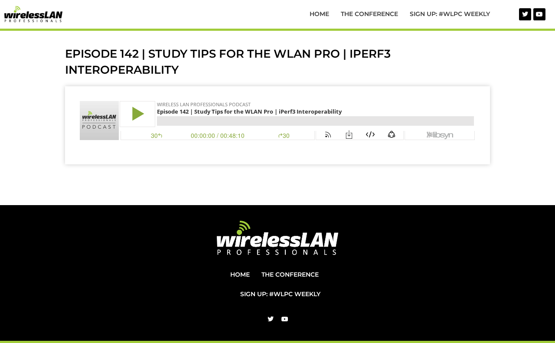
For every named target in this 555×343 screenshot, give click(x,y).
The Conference (369, 14)
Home (319, 14)
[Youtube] (539, 14)
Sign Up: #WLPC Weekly (450, 14)
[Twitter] (525, 14)
